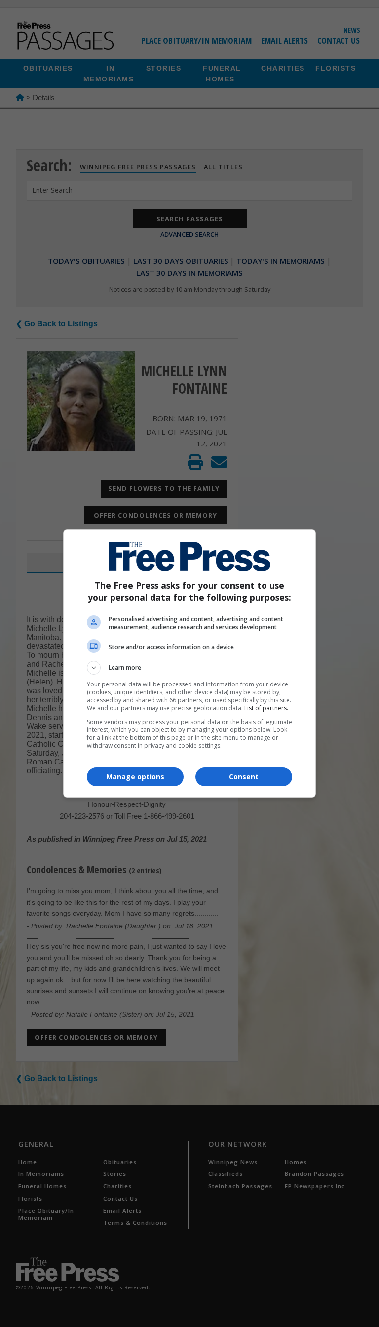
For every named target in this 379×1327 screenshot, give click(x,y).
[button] (189, 668)
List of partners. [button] (266, 708)
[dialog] (189, 663)
